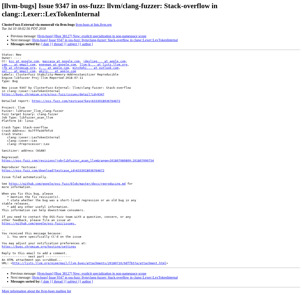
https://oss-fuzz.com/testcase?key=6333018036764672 (76, 101)
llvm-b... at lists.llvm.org (103, 64)
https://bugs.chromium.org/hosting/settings (39, 246)
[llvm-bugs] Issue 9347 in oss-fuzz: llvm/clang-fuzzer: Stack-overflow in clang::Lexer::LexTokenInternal (105, 40)
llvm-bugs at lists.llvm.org (94, 24)
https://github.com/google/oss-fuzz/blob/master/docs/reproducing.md (67, 183)
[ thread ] (58, 44)
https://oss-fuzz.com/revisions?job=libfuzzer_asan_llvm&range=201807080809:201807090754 (78, 160)
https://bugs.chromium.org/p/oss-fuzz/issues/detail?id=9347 (53, 94)
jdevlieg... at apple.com (104, 61)
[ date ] (46, 44)
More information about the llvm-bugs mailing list (36, 291)
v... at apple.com (54, 68)
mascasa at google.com (61, 61)
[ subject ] (72, 44)
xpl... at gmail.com (18, 71)
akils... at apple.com (57, 71)
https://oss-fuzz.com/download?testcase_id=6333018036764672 (53, 170)
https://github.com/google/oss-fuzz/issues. (39, 223)
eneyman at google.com (57, 64)
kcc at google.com (24, 61)
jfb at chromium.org (18, 68)
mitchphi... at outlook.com (96, 68)
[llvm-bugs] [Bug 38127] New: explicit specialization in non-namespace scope (91, 36)
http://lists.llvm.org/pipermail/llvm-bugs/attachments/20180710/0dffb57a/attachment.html (89, 263)
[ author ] (86, 44)
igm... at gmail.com (18, 64)
